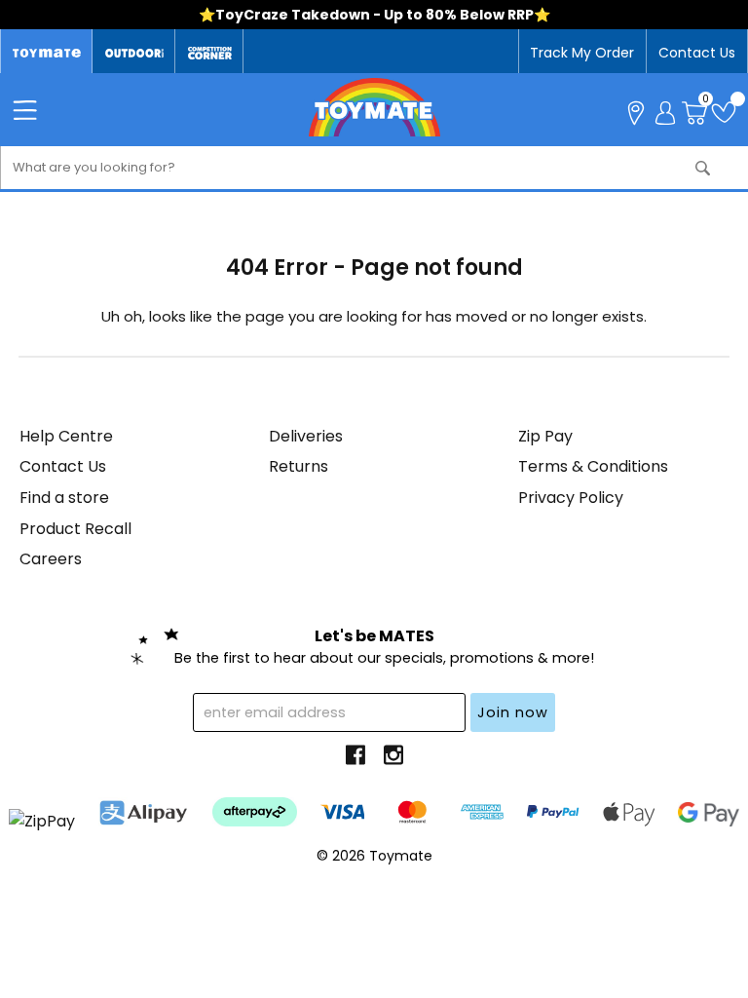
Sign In (665, 111)
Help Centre (66, 436)
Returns (298, 466)
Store (636, 111)
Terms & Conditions (593, 466)
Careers (50, 559)
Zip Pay (545, 436)
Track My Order (582, 52)
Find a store (64, 497)
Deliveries (306, 436)
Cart (705, 101)
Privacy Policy (570, 497)
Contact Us (696, 52)
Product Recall (75, 529)
